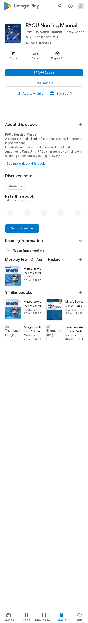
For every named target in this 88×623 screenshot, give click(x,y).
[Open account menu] (81, 6)
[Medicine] (15, 186)
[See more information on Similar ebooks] (80, 292)
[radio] (10, 212)
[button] (44, 83)
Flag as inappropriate (24, 250)
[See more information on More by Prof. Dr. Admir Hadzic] (80, 259)
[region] (44, 56)
